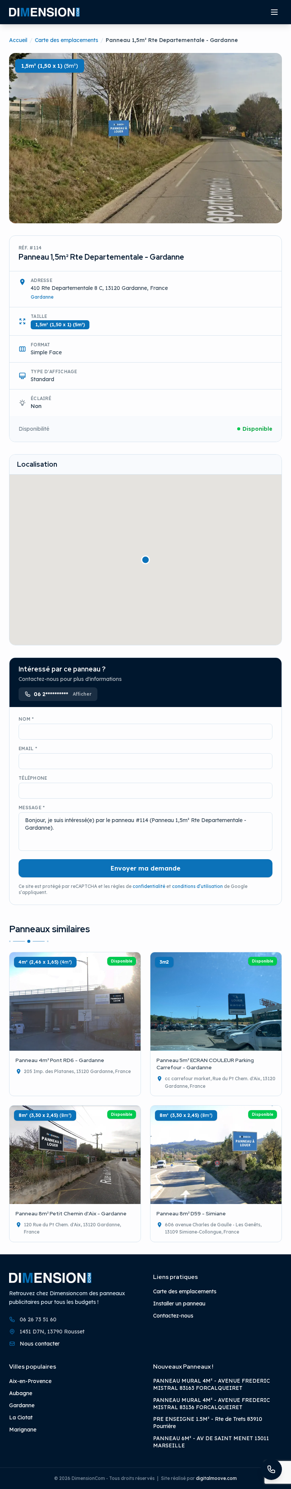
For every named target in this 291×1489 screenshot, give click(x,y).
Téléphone (33, 778)
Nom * (26, 719)
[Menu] (274, 12)
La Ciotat (21, 1417)
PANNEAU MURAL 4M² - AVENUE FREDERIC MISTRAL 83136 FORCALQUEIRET (211, 1404)
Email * (28, 748)
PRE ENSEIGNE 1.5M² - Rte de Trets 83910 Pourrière (207, 1423)
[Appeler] (271, 1469)
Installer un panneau (179, 1303)
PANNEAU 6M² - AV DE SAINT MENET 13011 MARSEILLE (211, 1442)
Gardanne (42, 297)
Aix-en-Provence (30, 1381)
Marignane (22, 1429)
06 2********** (62, 694)
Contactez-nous (173, 1315)
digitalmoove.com (216, 1478)
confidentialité (149, 886)
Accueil (18, 40)
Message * (32, 807)
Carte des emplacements (66, 40)
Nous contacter (39, 1343)
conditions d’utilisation (197, 886)
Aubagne (20, 1393)
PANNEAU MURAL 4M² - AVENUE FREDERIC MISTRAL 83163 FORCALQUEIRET (211, 1384)
